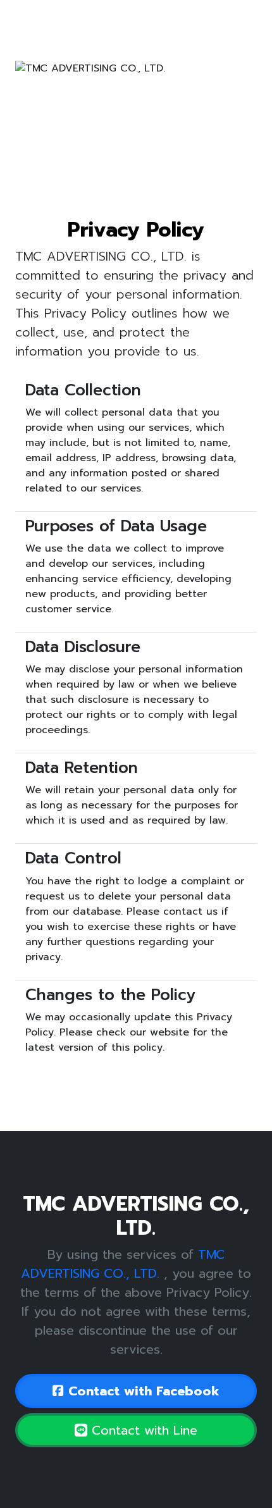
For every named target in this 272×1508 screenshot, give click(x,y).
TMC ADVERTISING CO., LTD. (123, 1264)
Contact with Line (142, 1430)
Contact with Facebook (141, 1390)
